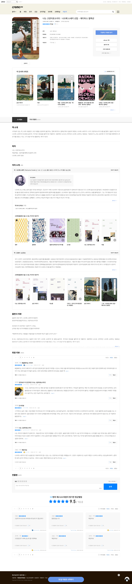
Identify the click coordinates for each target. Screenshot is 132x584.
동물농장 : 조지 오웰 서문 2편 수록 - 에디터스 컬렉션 (86, 103)
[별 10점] (26, 481)
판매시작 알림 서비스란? (110, 53)
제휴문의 (42, 578)
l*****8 (26, 408)
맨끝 (34, 357)
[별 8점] (24, 481)
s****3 (27, 452)
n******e (26, 384)
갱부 (16, 245)
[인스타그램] (119, 575)
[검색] (17, 2)
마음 (103, 245)
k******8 (110, 550)
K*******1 (36, 530)
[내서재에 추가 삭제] (30, 97)
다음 (31, 357)
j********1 (26, 430)
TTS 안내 (55, 42)
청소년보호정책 (29, 578)
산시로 (68, 245)
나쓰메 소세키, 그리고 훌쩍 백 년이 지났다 (26, 208)
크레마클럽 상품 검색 (82, 12)
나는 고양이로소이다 (89, 245)
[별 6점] (22, 481)
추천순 (111, 357)
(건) (54, 24)
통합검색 (9, 1)
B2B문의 (37, 578)
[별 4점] (20, 481)
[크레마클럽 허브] (118, 12)
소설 (51, 31)
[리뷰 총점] (46, 24)
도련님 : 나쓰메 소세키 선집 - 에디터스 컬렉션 (106, 103)
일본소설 (54, 31)
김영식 (51, 21)
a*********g (28, 365)
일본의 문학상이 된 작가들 (56, 245)
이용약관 (14, 578)
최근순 (107, 357)
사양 (38, 103)
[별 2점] (18, 481)
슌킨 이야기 (20, 103)
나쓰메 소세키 (45, 21)
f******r (73, 550)
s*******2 (36, 550)
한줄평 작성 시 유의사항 (116, 481)
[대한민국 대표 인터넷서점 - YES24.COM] (3, 2)
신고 (43, 365)
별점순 (115, 357)
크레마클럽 (17, 7)
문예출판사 (57, 21)
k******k (73, 530)
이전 (18, 357)
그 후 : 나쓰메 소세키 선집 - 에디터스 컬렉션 (109, 304)
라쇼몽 (51, 303)
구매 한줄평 (102, 509)
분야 (20, 1)
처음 (16, 357)
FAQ (46, 578)
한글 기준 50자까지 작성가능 (22, 485)
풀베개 (34, 245)
